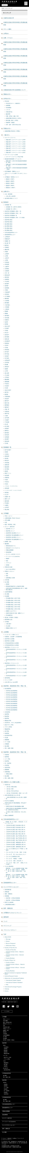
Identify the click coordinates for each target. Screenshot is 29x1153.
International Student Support (13, 980)
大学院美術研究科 (6, 1073)
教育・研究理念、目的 (10, 524)
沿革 (6, 522)
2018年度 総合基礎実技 (11, 705)
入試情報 (6, 632)
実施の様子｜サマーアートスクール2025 (15, 139)
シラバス (8, 109)
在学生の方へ (7, 98)
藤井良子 (7, 400)
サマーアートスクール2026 (11, 154)
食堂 (7, 560)
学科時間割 (8, 107)
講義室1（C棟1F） (10, 179)
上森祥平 (7, 266)
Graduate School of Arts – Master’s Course (15, 952)
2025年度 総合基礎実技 (11, 690)
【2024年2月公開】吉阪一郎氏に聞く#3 (15, 833)
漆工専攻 (7, 731)
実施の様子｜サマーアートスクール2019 (15, 146)
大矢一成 (7, 273)
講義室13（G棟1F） (11, 187)
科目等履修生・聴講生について (12, 171)
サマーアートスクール (10, 137)
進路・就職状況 (8, 893)
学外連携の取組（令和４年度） (13, 604)
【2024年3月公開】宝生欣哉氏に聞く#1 (15, 825)
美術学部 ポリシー (10, 528)
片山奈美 (7, 281)
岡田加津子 (7, 275)
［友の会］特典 (9, 788)
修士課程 (7, 746)
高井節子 (7, 334)
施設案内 (7, 543)
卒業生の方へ (7, 128)
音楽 (7, 575)
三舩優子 (7, 420)
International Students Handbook (14, 982)
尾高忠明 (7, 456)
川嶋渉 (6, 290)
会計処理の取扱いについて (11, 198)
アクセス (4, 1138)
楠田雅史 (7, 298)
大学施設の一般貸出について (12, 177)
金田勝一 (7, 285)
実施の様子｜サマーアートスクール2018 (15, 150)
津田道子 (7, 366)
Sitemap (7, 988)
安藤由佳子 (7, 238)
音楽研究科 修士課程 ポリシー (13, 537)
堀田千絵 (7, 413)
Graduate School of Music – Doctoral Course (15, 968)
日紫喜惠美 (7, 396)
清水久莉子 (7, 326)
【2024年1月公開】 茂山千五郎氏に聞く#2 (16, 838)
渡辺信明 (7, 441)
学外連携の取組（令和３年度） (13, 606)
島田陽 (6, 324)
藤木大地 (7, 403)
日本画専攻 (7, 712)
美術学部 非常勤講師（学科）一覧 (13, 213)
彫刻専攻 (7, 716)
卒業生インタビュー (9, 571)
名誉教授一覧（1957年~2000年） (14, 207)
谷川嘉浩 (7, 358)
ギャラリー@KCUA (7, 1118)
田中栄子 (7, 351)
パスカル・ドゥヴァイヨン (11, 486)
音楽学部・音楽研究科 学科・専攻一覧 (14, 752)
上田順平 (7, 253)
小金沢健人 (7, 305)
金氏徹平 (7, 283)
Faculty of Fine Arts (11, 949)
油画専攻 (7, 714)
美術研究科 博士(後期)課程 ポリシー (14, 535)
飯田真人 (7, 245)
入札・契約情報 (8, 194)
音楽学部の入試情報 (9, 640)
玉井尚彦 (7, 362)
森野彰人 (7, 430)
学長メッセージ (8, 516)
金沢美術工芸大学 (14, 1145)
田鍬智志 (7, 343)
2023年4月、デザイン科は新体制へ (13, 722)
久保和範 (7, 300)
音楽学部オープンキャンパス (12, 663)
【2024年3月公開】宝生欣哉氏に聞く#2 (15, 827)
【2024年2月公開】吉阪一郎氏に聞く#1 (15, 829)
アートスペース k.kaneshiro (13, 556)
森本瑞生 (7, 432)
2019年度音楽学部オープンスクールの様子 (16, 675)
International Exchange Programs (13, 986)
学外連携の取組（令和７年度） (13, 598)
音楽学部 (4, 1080)
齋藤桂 (6, 313)
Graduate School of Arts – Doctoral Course (15, 955)
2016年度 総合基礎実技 (11, 709)
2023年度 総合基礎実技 (11, 695)
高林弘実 (7, 339)
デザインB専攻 (8, 726)
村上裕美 (7, 426)
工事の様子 (8, 623)
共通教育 (7, 744)
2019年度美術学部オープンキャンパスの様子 (16, 657)
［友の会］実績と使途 (11, 786)
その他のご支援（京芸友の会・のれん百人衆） (16, 812)
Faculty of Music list (10, 960)
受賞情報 (7, 896)
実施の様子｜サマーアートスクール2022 (15, 144)
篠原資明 (7, 467)
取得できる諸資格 (9, 902)
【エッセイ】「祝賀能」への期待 (14, 858)
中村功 (6, 484)
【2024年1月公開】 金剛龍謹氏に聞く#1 (16, 842)
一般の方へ (6, 135)
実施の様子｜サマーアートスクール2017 (15, 152)
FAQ (7, 984)
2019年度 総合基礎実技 (11, 703)
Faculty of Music (10, 962)
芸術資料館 (8, 552)
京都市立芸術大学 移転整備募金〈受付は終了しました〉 (16, 803)
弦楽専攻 (7, 761)
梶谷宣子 (7, 460)
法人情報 (7, 582)
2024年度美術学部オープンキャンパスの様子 (16, 653)
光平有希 (7, 417)
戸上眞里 (7, 375)
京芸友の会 (7, 784)
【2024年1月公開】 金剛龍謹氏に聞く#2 (16, 844)
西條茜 (6, 311)
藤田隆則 (7, 405)
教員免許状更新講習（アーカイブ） (13, 159)
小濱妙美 (7, 309)
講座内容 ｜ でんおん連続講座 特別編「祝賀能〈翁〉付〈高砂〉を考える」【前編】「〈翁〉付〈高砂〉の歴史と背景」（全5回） (16, 870)
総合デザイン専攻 (9, 724)
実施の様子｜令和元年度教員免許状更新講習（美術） (16, 168)
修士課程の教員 (8, 224)
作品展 (6, 737)
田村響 (6, 364)
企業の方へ (6, 191)
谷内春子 (7, 356)
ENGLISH (4, 5)
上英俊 (6, 255)
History (8, 941)
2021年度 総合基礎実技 (11, 699)
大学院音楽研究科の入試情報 (12, 645)
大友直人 (7, 454)
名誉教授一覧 (8, 204)
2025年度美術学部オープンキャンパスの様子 (16, 650)
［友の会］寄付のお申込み (12, 791)
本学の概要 (7, 520)
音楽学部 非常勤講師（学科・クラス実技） (15, 217)
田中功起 (7, 353)
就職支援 (7, 891)
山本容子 (7, 507)
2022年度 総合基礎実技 (11, 697)
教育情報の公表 (8, 619)
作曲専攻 (7, 754)
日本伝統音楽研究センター (11, 232)
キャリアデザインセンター (11, 887)
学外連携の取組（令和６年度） (13, 600)
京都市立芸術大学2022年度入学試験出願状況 (15, 57)
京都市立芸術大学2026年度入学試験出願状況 (15, 23)
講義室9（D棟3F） (10, 185)
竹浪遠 (6, 347)
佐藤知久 (7, 319)
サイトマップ (7, 925)
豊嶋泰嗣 (7, 381)
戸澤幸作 (7, 377)
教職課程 (7, 739)
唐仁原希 (7, 373)
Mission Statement (10, 943)
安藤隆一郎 (7, 241)
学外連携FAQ (9, 615)
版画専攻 (7, 718)
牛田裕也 (7, 262)
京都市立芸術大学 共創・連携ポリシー (15, 613)
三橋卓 (6, 415)
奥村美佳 (7, 277)
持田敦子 (7, 428)
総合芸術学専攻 (8, 735)
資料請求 (6, 917)
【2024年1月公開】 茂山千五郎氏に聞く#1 (16, 836)
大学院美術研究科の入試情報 (12, 643)
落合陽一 (7, 458)
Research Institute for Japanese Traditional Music (16, 973)
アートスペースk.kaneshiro (9, 1121)
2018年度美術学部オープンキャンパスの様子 (16, 660)
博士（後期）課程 (9, 748)
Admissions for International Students (14, 978)
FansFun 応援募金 (9, 800)
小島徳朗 (7, 307)
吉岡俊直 (7, 437)
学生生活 (7, 101)
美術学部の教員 (8, 219)
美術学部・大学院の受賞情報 (13, 898)
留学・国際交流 (8, 908)
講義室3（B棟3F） (10, 181)
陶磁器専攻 (7, 729)
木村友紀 (7, 294)
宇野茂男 (7, 264)
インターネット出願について (12, 634)
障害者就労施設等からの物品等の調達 (15, 586)
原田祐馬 (7, 488)
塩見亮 (6, 322)
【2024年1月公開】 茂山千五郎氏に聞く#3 (16, 840)
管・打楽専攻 (8, 763)
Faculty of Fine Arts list (11, 947)
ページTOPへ (7, 1011)
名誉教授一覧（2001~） (12, 209)
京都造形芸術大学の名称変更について (14, 90)
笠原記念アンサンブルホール (13, 548)
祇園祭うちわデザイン (11, 611)
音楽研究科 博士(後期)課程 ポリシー (14, 539)
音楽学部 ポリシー (10, 530)
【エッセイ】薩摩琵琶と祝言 (13, 856)
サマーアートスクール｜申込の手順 (14, 156)
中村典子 (7, 385)
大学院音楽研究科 (6, 1097)
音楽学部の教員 (8, 221)
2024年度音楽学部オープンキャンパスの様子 (16, 669)
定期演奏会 (7, 771)
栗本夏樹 (7, 302)
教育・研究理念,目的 (7, 1022)
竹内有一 (7, 345)
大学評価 (7, 579)
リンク (5, 921)
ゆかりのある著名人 (11, 569)
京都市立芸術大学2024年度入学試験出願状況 (15, 43)
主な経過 (8, 626)
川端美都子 (7, 292)
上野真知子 (7, 236)
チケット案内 (7, 29)
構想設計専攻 (8, 720)
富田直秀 (7, 475)
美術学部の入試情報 (9, 638)
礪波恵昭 (7, 379)
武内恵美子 (7, 341)
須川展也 (7, 469)
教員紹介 (6, 202)
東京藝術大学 (5, 1145)
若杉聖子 (7, 439)
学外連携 (5, 1038)
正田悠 (6, 330)
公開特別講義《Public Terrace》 (13, 518)
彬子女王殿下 (8, 449)
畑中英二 (7, 392)
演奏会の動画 (9, 773)
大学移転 (7, 621)
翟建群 (6, 368)
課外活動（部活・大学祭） (12, 120)
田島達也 (7, 349)
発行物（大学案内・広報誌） (12, 617)
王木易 (6, 443)
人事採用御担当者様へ (10, 904)
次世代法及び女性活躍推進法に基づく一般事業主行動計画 (16, 589)
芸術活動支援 (8, 889)
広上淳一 (7, 494)
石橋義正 (7, 247)
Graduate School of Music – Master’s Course (15, 965)
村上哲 (6, 424)
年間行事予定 (9, 111)
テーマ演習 (7, 741)
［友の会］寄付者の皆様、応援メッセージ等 (16, 793)
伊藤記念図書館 (9, 550)
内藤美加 (7, 477)
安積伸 (6, 452)
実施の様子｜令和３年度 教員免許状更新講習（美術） (16, 161)
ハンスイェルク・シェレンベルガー (13, 490)
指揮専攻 (7, 756)
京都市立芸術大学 (8, 18)
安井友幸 (7, 434)
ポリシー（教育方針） (10, 526)
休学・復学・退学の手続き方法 (13, 124)
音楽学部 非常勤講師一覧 (11, 215)
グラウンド (8, 562)
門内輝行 (7, 503)
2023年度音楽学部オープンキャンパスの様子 (16, 673)
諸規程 (7, 584)
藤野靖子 (7, 407)
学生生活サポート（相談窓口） (13, 103)
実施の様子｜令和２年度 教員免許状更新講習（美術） (16, 165)
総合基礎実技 (8, 688)
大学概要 (6, 513)
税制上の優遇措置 (9, 815)
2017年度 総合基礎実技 (11, 707)
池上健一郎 (7, 243)
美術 (7, 573)
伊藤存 (6, 251)
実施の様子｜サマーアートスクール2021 (15, 148)
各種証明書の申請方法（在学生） (14, 118)
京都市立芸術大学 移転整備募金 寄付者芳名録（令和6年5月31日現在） (16, 809)
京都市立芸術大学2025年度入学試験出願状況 (15, 50)
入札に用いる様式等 (11, 196)
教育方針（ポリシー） (7, 1023)
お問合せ (6, 33)
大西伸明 (7, 270)
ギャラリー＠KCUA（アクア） (13, 554)
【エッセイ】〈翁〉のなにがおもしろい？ (16, 854)
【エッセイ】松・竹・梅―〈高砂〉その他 (16, 852)
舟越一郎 (7, 409)
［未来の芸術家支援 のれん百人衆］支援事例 (16, 798)
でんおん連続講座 (9, 866)
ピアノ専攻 (7, 759)
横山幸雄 (7, 509)
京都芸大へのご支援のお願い (11, 782)
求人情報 (7, 594)
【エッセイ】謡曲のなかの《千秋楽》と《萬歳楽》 (16, 849)
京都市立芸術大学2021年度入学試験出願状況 (15, 71)
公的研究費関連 (8, 591)
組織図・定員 (8, 541)
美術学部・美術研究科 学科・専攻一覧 (14, 686)
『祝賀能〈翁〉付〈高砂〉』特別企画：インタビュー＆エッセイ (16, 822)
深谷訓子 (7, 398)
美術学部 (4, 1043)
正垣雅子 (7, 328)
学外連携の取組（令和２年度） (13, 609)
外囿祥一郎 (7, 496)
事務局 (7, 558)
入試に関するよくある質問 (11, 682)
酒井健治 (7, 315)
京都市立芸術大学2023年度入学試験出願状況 (15, 64)
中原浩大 (7, 383)
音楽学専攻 (7, 767)
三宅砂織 (7, 422)
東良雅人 (7, 492)
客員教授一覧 (7, 447)
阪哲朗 (6, 394)
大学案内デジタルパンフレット (12, 912)
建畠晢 (6, 471)
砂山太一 (7, 332)
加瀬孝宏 (7, 279)
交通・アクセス (8, 38)
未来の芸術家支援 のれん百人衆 (12, 795)
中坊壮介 (7, 481)
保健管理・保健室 (10, 122)
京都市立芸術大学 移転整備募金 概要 (15, 806)
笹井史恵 (7, 317)
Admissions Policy (10, 945)
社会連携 (7, 596)
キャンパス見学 (8, 680)
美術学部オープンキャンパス (12, 647)
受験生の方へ (7, 94)
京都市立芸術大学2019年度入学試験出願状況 (15, 84)
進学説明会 (7, 677)
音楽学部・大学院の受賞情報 (13, 900)
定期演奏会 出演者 (10, 577)
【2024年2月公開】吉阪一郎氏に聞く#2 (15, 831)
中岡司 (6, 479)
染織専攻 (7, 733)
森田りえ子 (7, 498)
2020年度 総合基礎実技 (11, 701)
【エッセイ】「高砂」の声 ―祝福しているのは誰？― (16, 863)
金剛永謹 (7, 464)
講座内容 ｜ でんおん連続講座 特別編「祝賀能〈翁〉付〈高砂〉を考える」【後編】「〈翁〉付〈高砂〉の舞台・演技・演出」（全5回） (16, 876)
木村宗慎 (7, 462)
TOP (3, 8)
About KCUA (8, 937)
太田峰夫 (7, 268)
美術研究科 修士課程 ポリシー (13, 533)
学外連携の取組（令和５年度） (13, 602)
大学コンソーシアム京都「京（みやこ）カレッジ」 (16, 174)
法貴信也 (7, 411)
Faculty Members (10, 958)
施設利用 (8, 114)
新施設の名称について (11, 628)
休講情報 (8, 105)
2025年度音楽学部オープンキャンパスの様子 (16, 666)
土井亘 (6, 371)
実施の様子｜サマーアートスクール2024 (15, 141)
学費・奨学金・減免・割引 (12, 116)
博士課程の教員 (8, 228)
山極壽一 (7, 505)
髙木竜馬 (7, 336)
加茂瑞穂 (7, 287)
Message (8, 939)
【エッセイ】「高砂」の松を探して (14, 860)
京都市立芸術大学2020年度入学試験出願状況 (15, 77)
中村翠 (6, 388)
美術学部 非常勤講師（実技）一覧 (13, 211)
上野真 (6, 260)
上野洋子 (7, 258)
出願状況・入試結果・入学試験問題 (13, 636)
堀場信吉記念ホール (11, 545)
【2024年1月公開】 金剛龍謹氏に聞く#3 (16, 846)
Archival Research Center (11, 976)
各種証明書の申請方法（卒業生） (13, 131)
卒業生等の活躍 (8, 567)
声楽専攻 (7, 765)
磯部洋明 (7, 249)
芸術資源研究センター (10, 234)
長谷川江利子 (8, 390)
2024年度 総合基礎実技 (11, 692)
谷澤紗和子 (7, 360)
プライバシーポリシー (9, 930)
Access (7, 991)
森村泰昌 (7, 501)
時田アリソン (8, 473)
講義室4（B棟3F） (10, 183)
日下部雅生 (7, 296)
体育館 (7, 565)
